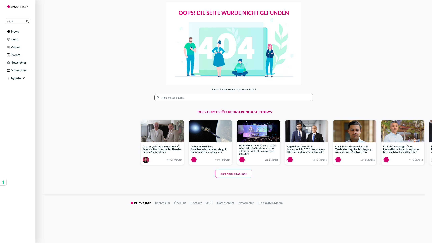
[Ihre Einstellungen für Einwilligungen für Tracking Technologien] (3, 182)
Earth (14, 39)
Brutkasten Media (270, 203)
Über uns (180, 203)
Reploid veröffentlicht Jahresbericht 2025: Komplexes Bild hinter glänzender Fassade (306, 149)
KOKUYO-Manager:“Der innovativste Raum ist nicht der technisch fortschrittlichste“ (401, 149)
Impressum (162, 203)
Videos (15, 47)
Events (15, 55)
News (14, 31)
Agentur (16, 78)
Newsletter (18, 62)
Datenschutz (225, 203)
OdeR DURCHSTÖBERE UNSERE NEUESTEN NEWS (235, 112)
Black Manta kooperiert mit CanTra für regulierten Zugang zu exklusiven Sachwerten (353, 149)
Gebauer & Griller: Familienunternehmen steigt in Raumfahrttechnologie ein (209, 149)
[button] (233, 174)
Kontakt (196, 203)
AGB (209, 203)
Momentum (18, 70)
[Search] (27, 21)
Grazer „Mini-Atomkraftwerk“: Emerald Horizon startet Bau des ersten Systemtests (162, 149)
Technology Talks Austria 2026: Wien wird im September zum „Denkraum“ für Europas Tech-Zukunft (257, 149)
